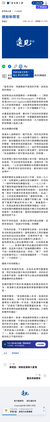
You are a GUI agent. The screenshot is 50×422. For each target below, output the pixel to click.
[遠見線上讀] (15, 2)
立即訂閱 (38, 3)
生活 (5, 353)
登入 (15, 74)
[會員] (46, 3)
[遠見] (25, 394)
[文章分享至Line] (3, 66)
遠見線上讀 (6, 11)
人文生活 (18, 11)
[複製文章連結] (15, 66)
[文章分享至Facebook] (9, 66)
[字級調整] (25, 66)
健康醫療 (15, 353)
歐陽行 (4, 21)
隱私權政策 (31, 400)
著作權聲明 (19, 400)
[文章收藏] (20, 66)
